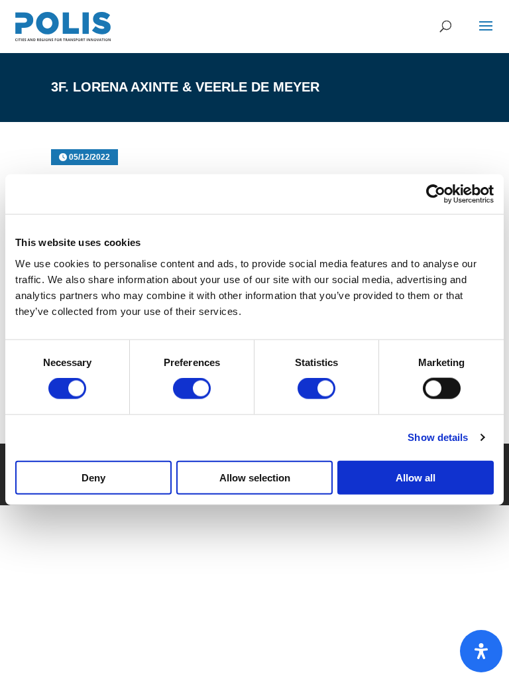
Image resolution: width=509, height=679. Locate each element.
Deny (93, 477)
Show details (438, 437)
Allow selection (254, 477)
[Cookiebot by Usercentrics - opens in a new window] (436, 194)
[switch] (192, 388)
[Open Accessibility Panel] (481, 651)
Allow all (415, 477)
